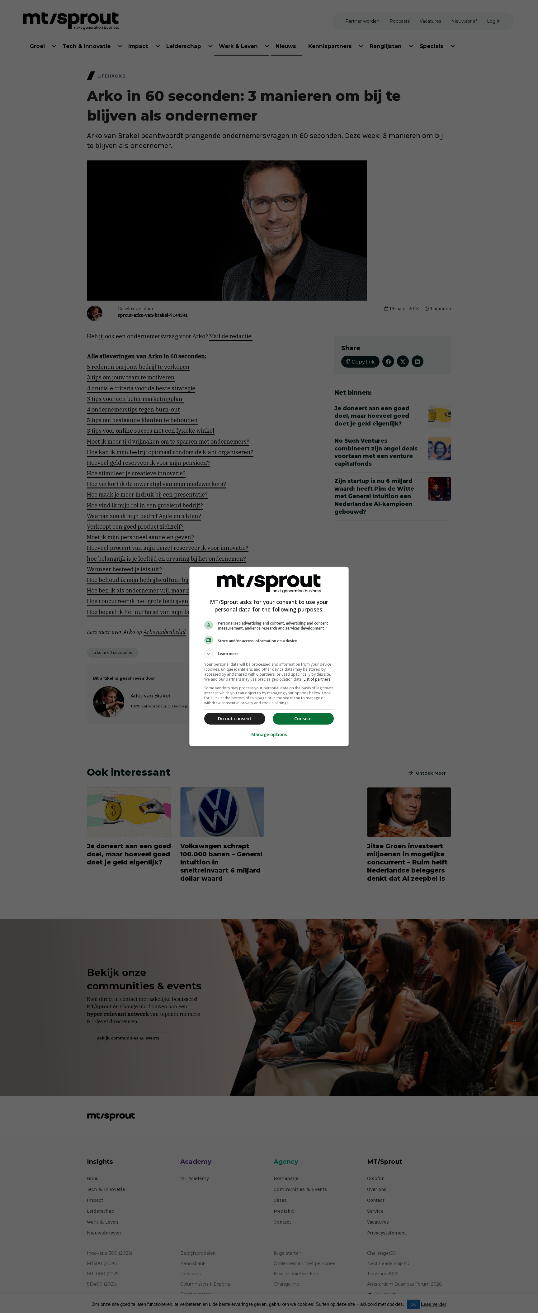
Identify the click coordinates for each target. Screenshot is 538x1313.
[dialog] (269, 656)
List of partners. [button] (317, 679)
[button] (269, 653)
